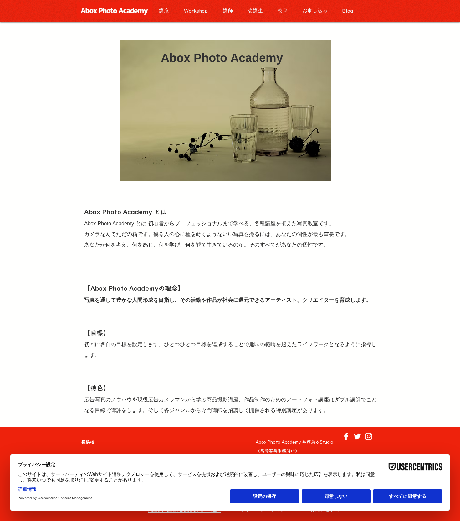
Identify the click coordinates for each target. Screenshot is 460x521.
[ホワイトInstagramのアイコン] (368, 436)
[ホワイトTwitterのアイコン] (357, 436)
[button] (166, 11)
